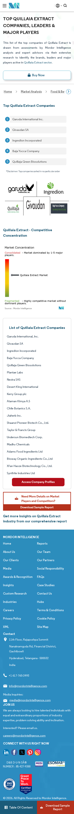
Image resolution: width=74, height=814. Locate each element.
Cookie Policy (46, 618)
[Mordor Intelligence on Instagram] (38, 753)
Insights (8, 585)
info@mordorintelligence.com (28, 686)
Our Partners (45, 560)
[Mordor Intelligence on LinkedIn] (6, 753)
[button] (37, 501)
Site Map (42, 627)
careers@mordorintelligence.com (24, 735)
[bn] (37, 75)
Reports (42, 543)
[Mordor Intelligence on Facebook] (14, 753)
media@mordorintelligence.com (30, 700)
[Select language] (58, 6)
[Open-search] (65, 5)
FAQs (40, 577)
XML (6, 627)
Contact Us (44, 593)
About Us (9, 552)
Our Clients (11, 560)
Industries (10, 602)
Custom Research (15, 593)
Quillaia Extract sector (38, 62)
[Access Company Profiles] (38, 482)
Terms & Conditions (50, 610)
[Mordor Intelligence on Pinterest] (30, 753)
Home (7, 543)
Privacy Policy (12, 618)
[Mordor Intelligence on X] (22, 753)
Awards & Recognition (18, 577)
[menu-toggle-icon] (5, 5)
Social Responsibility (50, 568)
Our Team (43, 552)
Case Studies (45, 585)
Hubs (40, 602)
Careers (8, 610)
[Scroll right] (68, 91)
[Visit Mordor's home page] (14, 6)
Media (7, 568)
